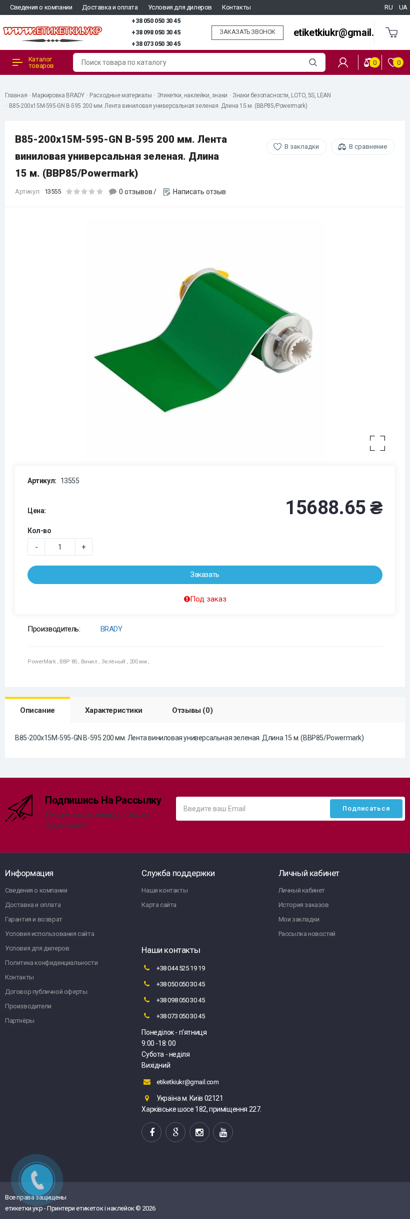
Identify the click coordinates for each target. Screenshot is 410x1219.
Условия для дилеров (180, 7)
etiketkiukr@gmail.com (343, 32)
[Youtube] (223, 1132)
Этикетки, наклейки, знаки (192, 95)
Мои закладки (299, 919)
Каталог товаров (41, 62)
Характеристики (113, 710)
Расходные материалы (121, 95)
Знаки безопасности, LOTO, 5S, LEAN (281, 95)
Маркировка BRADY (58, 95)
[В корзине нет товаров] (392, 32)
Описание (37, 710)
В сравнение (368, 146)
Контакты (236, 7)
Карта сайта (159, 905)
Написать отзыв (199, 192)
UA (403, 7)
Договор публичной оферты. (46, 991)
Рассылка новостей (307, 933)
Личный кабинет (301, 890)
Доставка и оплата (110, 7)
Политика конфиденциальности (51, 962)
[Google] (176, 1132)
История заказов (303, 905)
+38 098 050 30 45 (156, 32)
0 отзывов (135, 192)
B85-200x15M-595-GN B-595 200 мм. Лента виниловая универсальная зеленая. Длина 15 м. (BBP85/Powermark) (158, 105)
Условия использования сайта (49, 933)
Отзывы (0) (192, 710)
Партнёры (19, 1020)
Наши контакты (165, 890)
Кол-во (40, 531)
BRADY (111, 628)
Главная (16, 95)
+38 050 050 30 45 (156, 20)
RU (388, 7)
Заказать (205, 575)
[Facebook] (152, 1132)
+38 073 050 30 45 (156, 43)
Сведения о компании (41, 7)
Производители (28, 1006)
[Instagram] (200, 1132)
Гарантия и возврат (33, 919)
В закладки (301, 146)
